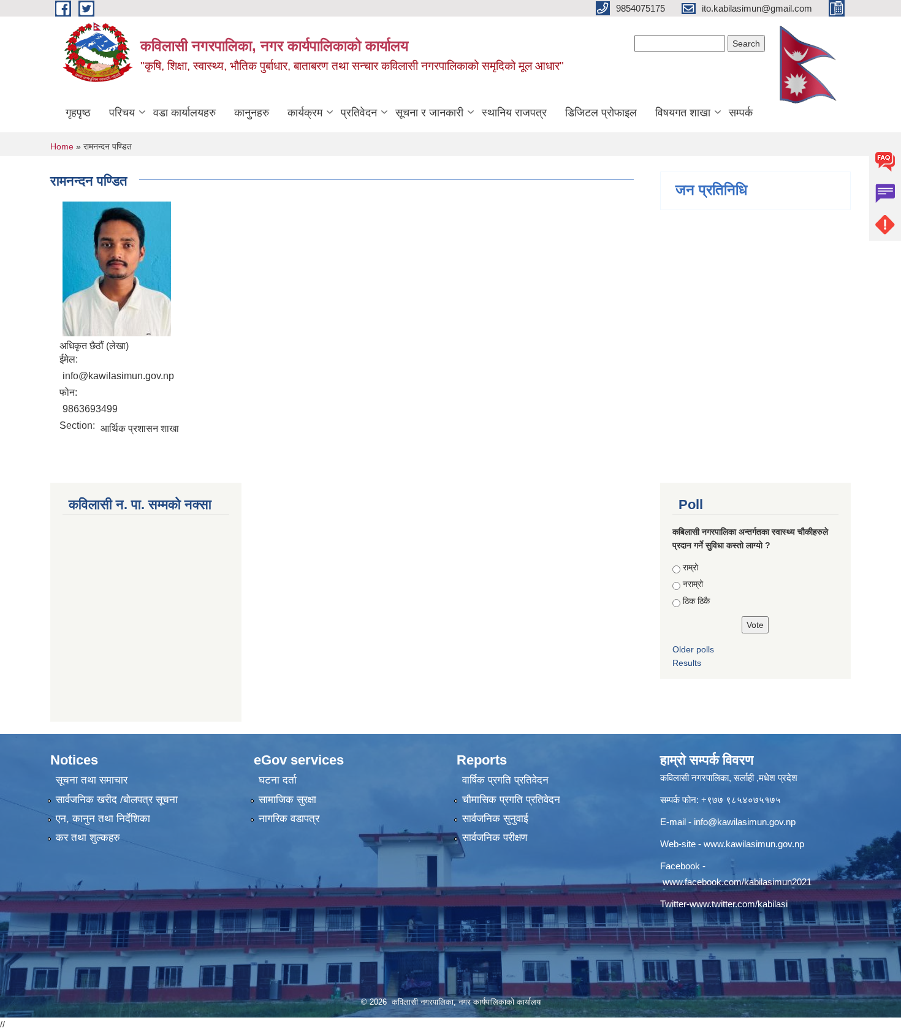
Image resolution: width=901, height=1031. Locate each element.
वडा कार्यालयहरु (184, 113)
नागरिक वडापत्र (289, 819)
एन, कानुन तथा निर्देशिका (103, 819)
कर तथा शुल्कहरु (88, 838)
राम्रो (690, 567)
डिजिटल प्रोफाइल (601, 113)
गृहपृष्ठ (78, 113)
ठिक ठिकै (696, 601)
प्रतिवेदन (359, 113)
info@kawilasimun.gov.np (745, 822)
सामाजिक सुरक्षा (287, 800)
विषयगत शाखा (682, 113)
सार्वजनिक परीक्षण (494, 838)
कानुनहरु (251, 113)
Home (62, 146)
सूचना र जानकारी (429, 113)
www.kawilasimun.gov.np (754, 844)
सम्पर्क (741, 113)
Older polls (693, 649)
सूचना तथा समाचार (91, 780)
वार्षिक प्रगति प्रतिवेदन (505, 780)
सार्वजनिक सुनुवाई (495, 819)
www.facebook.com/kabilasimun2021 (737, 882)
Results (686, 663)
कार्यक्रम (304, 113)
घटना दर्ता (278, 780)
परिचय (122, 113)
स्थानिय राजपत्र (514, 113)
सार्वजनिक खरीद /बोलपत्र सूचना (117, 800)
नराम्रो (693, 584)
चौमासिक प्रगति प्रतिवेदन (511, 800)
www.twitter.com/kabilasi (739, 904)
